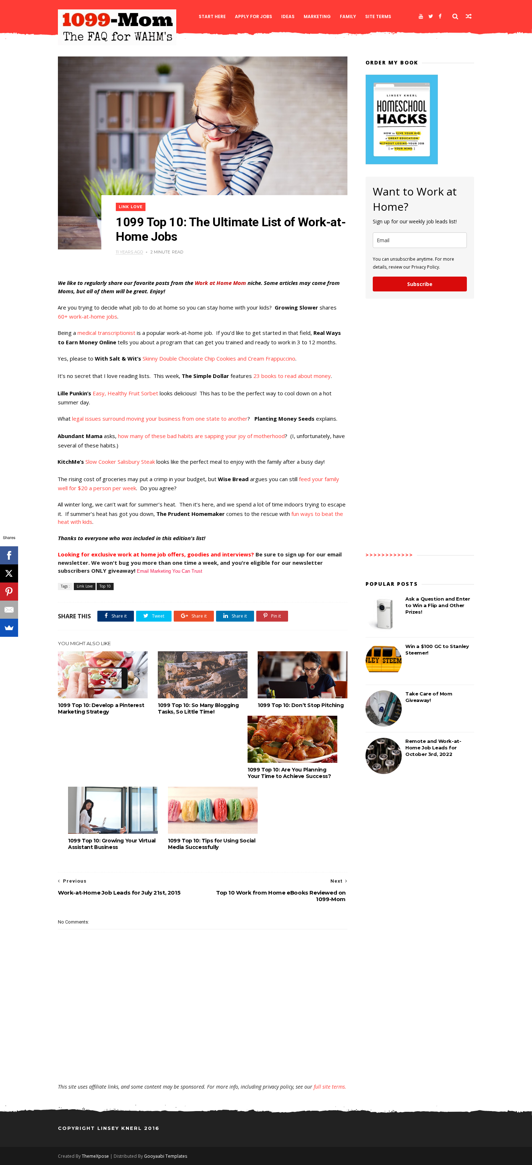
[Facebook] (440, 16)
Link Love (131, 207)
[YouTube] (421, 16)
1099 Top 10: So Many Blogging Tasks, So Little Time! (198, 708)
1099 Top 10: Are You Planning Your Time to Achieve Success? (289, 772)
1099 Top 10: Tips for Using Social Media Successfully (211, 843)
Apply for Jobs (253, 16)
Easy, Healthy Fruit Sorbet (125, 393)
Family (348, 16)
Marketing (317, 16)
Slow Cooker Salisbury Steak (120, 461)
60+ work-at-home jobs (87, 316)
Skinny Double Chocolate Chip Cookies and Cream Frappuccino (219, 358)
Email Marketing (154, 571)
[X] (9, 573)
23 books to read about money (292, 375)
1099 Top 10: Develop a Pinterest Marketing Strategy (101, 708)
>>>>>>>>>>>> (389, 554)
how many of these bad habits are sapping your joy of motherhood (201, 435)
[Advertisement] (202, 1062)
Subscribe (419, 284)
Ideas (288, 16)
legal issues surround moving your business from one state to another (160, 418)
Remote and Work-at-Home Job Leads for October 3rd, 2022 (433, 747)
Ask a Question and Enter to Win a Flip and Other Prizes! (437, 605)
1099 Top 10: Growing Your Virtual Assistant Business (112, 843)
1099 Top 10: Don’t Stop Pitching (300, 705)
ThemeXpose (95, 1156)
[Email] (9, 610)
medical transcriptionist (106, 332)
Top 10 (105, 586)
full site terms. (330, 1086)
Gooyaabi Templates (165, 1156)
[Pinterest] (9, 591)
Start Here (212, 16)
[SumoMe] (9, 628)
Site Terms (378, 16)
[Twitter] (430, 16)
